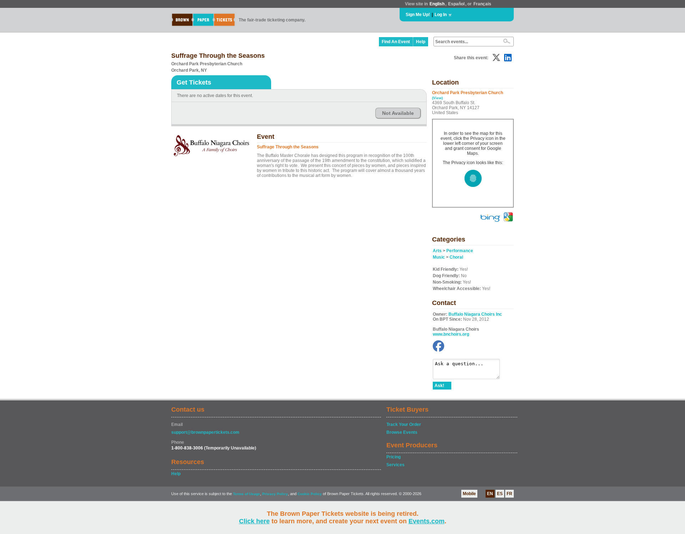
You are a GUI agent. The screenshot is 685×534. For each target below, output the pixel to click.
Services (395, 464)
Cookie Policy (310, 494)
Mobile (469, 493)
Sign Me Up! (418, 14)
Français (482, 3)
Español (456, 3)
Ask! (439, 385)
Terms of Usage (246, 494)
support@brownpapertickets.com (205, 432)
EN (490, 493)
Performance (459, 250)
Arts (437, 250)
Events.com (427, 521)
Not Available (398, 113)
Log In (441, 14)
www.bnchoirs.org (451, 334)
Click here (254, 521)
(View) (437, 98)
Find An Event (396, 41)
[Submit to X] (496, 57)
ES (500, 493)
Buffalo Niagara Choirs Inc (475, 314)
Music (439, 257)
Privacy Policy (275, 494)
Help (420, 41)
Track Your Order (403, 424)
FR (509, 493)
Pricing (393, 456)
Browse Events (401, 432)
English (437, 3)
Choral (456, 257)
